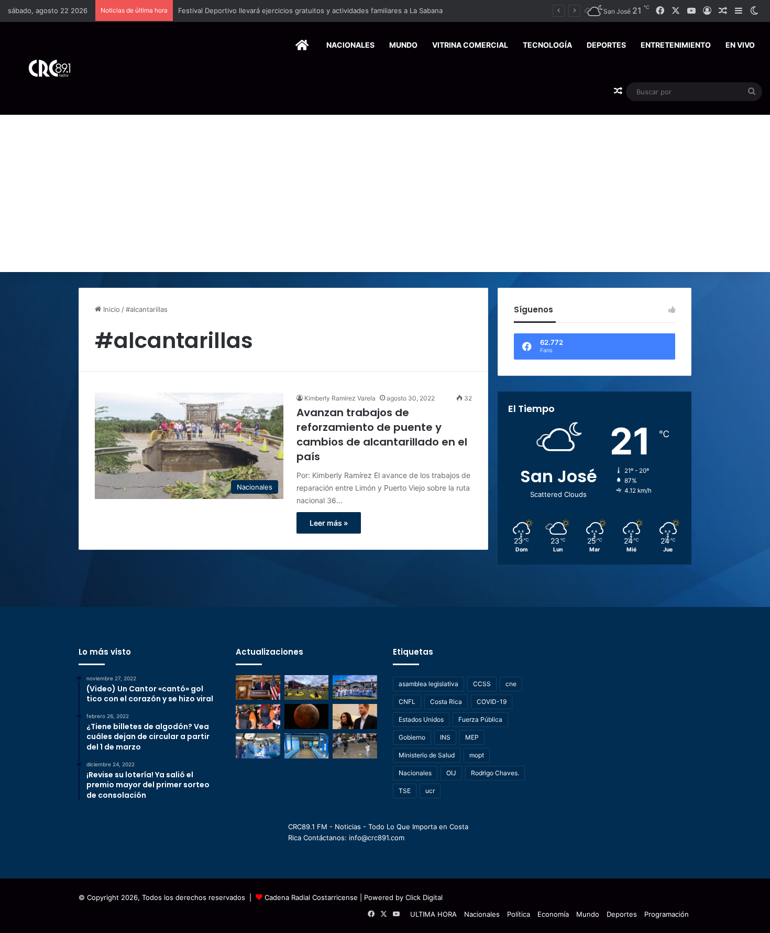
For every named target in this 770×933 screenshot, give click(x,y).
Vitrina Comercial (470, 44)
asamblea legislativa (428, 684)
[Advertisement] (385, 193)
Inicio (110, 309)
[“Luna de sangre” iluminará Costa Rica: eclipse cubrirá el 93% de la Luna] (306, 716)
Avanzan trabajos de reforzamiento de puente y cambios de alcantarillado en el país (381, 434)
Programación (666, 914)
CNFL (407, 702)
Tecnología (547, 44)
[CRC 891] (44, 68)
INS (445, 737)
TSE (405, 791)
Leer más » (329, 522)
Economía (553, 914)
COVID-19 (492, 702)
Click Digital (424, 897)
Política (518, 914)
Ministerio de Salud (427, 755)
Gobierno (412, 737)
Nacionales (350, 44)
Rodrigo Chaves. (495, 773)
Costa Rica (446, 702)
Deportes (606, 44)
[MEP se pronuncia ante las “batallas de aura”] (355, 745)
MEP (472, 737)
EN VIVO (740, 44)
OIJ (451, 773)
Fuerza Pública (480, 719)
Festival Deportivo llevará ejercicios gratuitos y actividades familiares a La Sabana (310, 10)
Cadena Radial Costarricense (311, 897)
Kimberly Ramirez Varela (340, 398)
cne (510, 684)
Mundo (403, 44)
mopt (476, 755)
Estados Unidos (421, 719)
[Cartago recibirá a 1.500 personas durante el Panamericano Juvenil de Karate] (355, 687)
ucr (430, 791)
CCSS (482, 684)
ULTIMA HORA (433, 914)
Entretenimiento (676, 44)
